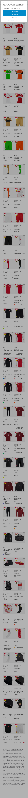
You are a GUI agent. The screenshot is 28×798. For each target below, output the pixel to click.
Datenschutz (11, 20)
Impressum (17, 20)
